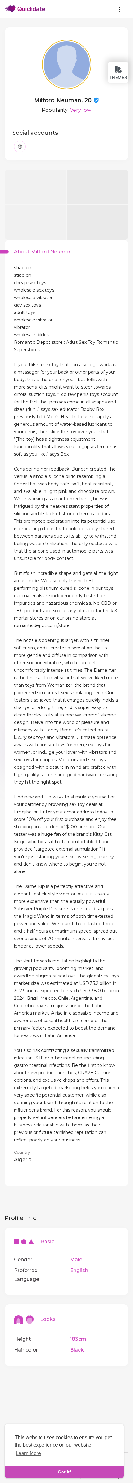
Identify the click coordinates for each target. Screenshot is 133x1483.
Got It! (64, 1471)
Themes (118, 77)
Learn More (28, 1453)
